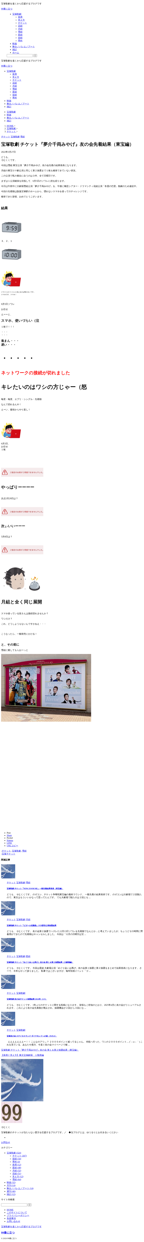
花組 (14, 83)
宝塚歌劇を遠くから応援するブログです (21, 1226)
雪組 (14, 89)
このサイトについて (17, 1212)
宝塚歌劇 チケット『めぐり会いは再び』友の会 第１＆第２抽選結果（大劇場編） (40, 962)
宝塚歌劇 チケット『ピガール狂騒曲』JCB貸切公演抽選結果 (31, 925)
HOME (10, 1210)
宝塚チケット (8, 854)
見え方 (15, 77)
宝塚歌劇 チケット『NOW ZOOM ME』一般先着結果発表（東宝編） (35, 888)
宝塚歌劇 (11, 71)
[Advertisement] (24, 768)
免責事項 (11, 1218)
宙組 (14, 95)
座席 (14, 74)
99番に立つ (6, 9)
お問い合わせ (13, 1221)
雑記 (9, 106)
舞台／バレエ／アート (18, 103)
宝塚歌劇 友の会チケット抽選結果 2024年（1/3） (27, 999)
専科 (14, 98)
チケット (16, 80)
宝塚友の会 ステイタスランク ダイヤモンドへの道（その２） (32, 1036)
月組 (14, 86)
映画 (9, 101)
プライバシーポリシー (18, 1215)
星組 (14, 92)
